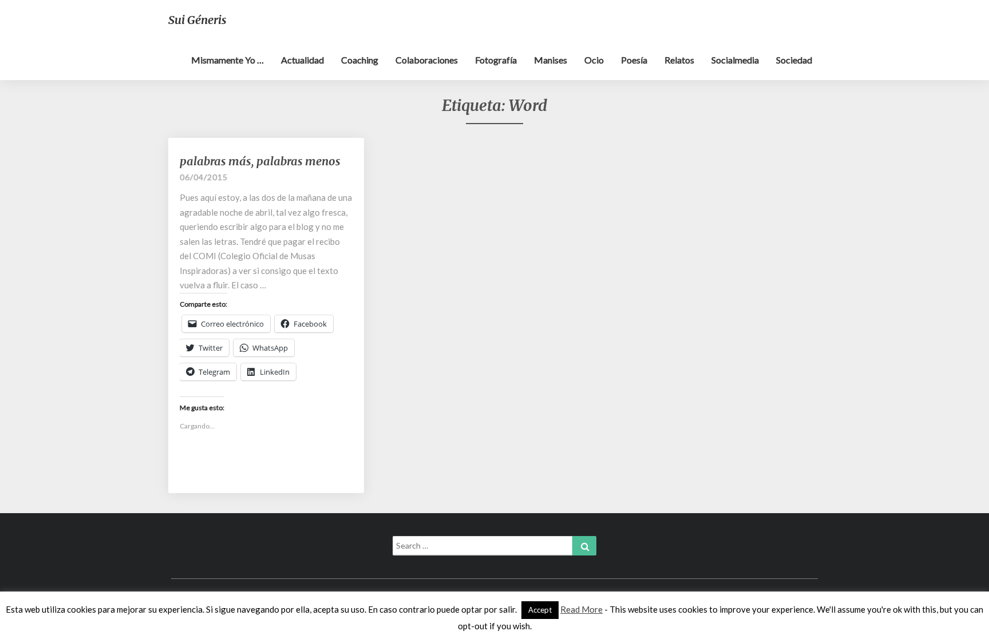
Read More (581, 609)
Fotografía (496, 59)
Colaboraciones (426, 59)
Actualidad (302, 59)
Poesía (634, 59)
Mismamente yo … (227, 59)
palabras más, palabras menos (260, 161)
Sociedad (794, 59)
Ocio (594, 59)
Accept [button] (540, 609)
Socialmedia (735, 59)
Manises (550, 59)
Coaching (359, 59)
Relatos (679, 59)
